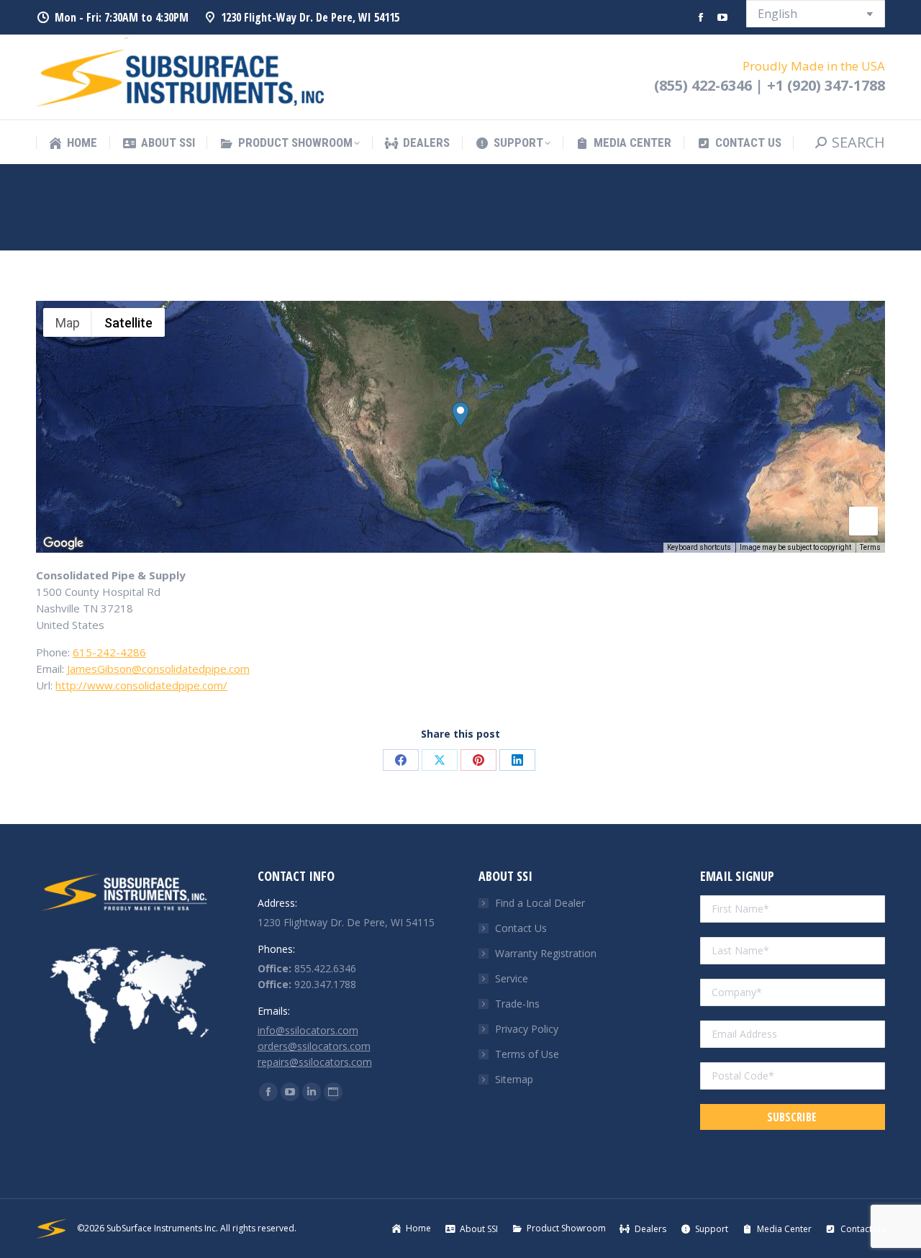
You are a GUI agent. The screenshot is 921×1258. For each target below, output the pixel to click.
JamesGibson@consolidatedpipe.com (158, 668)
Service (511, 978)
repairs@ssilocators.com (315, 1062)
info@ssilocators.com (308, 1030)
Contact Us (521, 928)
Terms (870, 547)
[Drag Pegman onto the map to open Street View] (863, 521)
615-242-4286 (109, 652)
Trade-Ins (517, 1003)
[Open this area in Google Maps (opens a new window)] (63, 543)
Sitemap (514, 1079)
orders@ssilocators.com (314, 1046)
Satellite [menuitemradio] (128, 322)
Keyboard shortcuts (699, 547)
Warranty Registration (545, 953)
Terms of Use (527, 1054)
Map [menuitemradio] (67, 322)
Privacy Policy (526, 1029)
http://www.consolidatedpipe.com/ (141, 685)
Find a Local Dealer (540, 903)
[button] (460, 414)
